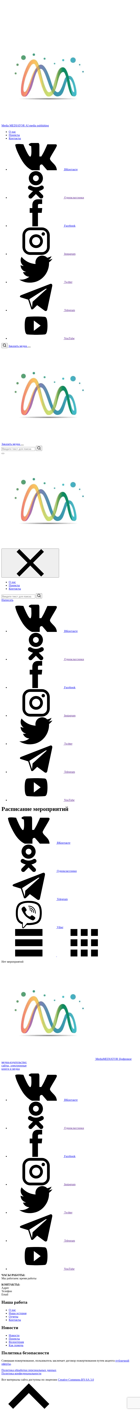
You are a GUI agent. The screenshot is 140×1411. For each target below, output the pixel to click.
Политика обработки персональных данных (28, 1370)
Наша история (17, 1313)
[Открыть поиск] (4, 345)
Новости (14, 1335)
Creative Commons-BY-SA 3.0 (76, 1379)
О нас (12, 131)
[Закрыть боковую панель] (30, 563)
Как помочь (16, 1345)
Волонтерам (16, 1342)
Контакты (15, 138)
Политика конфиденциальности (21, 1373)
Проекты (14, 135)
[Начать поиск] (39, 448)
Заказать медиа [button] (18, 346)
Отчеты (13, 1316)
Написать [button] (7, 600)
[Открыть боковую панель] (29, 347)
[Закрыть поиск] (2, 453)
